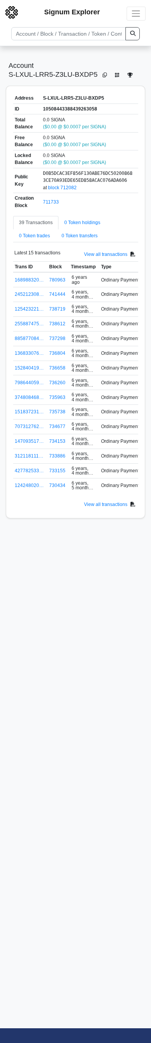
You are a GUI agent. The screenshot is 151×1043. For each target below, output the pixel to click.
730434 (57, 485)
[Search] (132, 33)
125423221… (29, 309)
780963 (57, 280)
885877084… (29, 338)
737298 (57, 338)
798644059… (29, 382)
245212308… (29, 294)
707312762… (29, 426)
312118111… (29, 456)
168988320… (29, 280)
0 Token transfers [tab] (80, 235)
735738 (57, 411)
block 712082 (62, 187)
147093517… (29, 441)
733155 (57, 470)
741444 (57, 294)
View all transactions (105, 254)
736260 (57, 382)
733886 (57, 456)
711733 (51, 202)
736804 (57, 353)
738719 (57, 309)
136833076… (29, 353)
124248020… (29, 485)
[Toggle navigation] (136, 13)
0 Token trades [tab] (34, 235)
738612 (57, 323)
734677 (57, 426)
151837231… (29, 411)
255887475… (29, 323)
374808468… (29, 397)
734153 (57, 441)
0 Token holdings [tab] (82, 222)
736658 (57, 368)
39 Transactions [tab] (36, 222)
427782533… (29, 470)
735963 (57, 397)
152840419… (29, 368)
